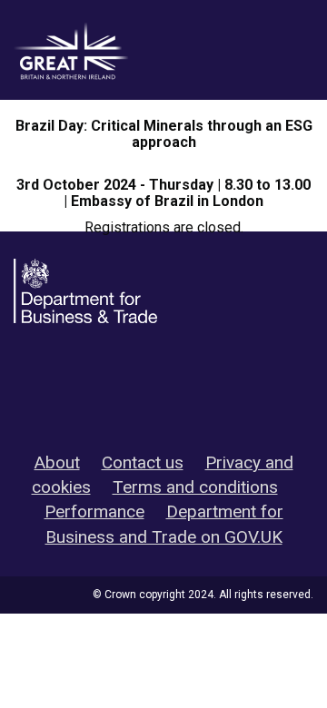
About (57, 462)
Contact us (142, 462)
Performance (94, 511)
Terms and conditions (195, 487)
